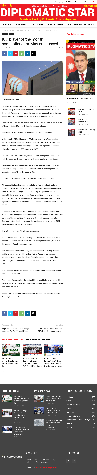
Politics (49, 24)
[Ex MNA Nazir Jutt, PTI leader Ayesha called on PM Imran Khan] (39, 398)
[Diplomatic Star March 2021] (71, 111)
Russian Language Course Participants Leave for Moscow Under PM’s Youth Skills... (21, 415)
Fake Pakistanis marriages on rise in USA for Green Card (53, 410)
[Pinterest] (15, 53)
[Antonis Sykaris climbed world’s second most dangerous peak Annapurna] (39, 422)
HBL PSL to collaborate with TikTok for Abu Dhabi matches (50, 329)
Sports (11, 34)
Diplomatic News (19, 24)
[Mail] (93, 2)
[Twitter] (10, 53)
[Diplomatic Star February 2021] (71, 121)
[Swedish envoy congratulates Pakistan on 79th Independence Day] (11, 350)
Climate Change (80, 24)
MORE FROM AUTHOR (38, 339)
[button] (85, 2)
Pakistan (40, 24)
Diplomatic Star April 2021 (80, 98)
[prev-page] (3, 371)
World (69, 24)
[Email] (33, 53)
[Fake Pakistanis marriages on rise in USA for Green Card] (39, 410)
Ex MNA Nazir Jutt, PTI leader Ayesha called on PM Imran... (54, 398)
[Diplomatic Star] (48, 12)
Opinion (31, 24)
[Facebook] (89, 2)
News (90, 24)
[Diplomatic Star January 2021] (71, 132)
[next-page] (7, 371)
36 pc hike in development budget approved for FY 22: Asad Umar (15, 329)
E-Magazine (58, 24)
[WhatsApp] (21, 53)
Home (77, 2)
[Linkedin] (27, 53)
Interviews (7, 24)
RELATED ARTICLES (13, 339)
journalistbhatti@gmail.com (47, 467)
